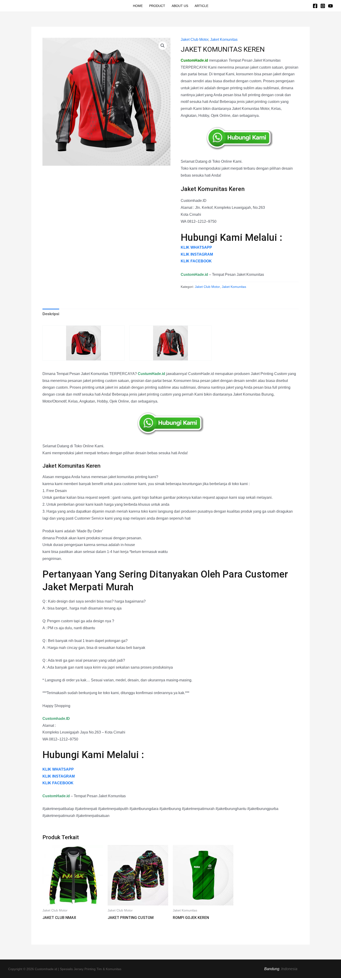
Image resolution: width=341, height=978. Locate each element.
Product (157, 6)
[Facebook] (315, 5)
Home (138, 6)
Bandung (271, 969)
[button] (162, 45)
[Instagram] (322, 5)
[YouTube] (330, 5)
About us (180, 6)
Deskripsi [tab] (50, 314)
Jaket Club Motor (194, 39)
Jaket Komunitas (224, 39)
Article (201, 6)
